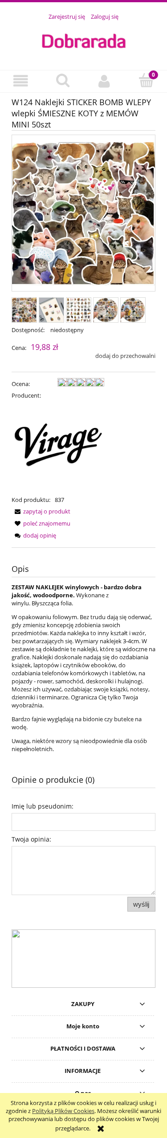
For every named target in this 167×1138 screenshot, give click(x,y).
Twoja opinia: (31, 839)
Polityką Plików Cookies (63, 1111)
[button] (21, 80)
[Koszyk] (146, 80)
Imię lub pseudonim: (42, 806)
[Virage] (58, 447)
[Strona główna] (83, 40)
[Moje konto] (105, 80)
